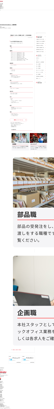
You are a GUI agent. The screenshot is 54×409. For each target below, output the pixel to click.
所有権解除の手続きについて (3, 405)
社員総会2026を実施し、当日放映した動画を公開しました (41, 45)
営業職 (13, 349)
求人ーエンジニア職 (39, 72)
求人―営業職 (38, 66)
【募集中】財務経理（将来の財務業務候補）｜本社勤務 (41, 47)
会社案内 (1, 5)
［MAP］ (24, 52)
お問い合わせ (1, 369)
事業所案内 (1, 6)
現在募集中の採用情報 (39, 76)
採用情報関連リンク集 (13, 126)
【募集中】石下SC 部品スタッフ (41, 51)
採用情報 (1, 4)
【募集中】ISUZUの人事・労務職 (41, 39)
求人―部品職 (38, 68)
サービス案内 (1, 390)
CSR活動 (1, 395)
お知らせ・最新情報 (2, 27)
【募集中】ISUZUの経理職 (40, 41)
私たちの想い (1, 3)
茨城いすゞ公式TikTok (13, 125)
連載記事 (1, 396)
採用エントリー (2, 8)
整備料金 (1, 392)
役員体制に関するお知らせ (40, 49)
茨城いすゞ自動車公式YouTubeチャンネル (16, 124)
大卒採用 (17, 349)
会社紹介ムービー (2, 387)
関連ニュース (38, 78)
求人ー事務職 (38, 74)
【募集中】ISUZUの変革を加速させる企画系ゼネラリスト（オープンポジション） (41, 43)
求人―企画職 (38, 64)
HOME (1, 26)
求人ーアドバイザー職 (39, 70)
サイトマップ (1, 403)
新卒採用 (20, 349)
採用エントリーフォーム (18, 119)
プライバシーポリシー (2, 402)
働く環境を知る (2, 386)
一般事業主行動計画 (2, 406)
